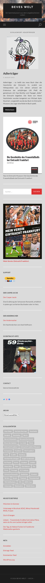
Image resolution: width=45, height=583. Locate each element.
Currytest (23, 443)
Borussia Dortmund (26, 439)
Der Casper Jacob (9, 297)
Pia (34, 466)
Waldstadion (19, 486)
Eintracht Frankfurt (11, 447)
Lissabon (24, 462)
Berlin (25, 435)
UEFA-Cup (28, 482)
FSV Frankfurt (29, 451)
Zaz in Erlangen (9, 515)
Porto (6, 470)
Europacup (8, 451)
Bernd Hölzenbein (10, 439)
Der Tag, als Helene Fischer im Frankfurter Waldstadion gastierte (18, 528)
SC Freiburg (24, 470)
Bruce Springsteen (10, 443)
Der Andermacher (10, 320)
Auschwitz (33, 431)
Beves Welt (22, 7)
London (32, 462)
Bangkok (7, 435)
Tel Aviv (7, 478)
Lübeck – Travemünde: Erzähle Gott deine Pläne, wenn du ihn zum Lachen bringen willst (21, 521)
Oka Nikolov (26, 466)
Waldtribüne (30, 486)
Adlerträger (10, 73)
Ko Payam (7, 462)
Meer (17, 466)
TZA (20, 482)
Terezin (14, 478)
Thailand (23, 478)
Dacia (31, 443)
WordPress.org (9, 560)
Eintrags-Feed (8, 550)
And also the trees (21, 431)
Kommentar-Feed (9, 555)
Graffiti (13, 455)
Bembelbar (17, 435)
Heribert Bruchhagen (11, 458)
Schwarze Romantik (11, 474)
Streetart (34, 474)
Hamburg (22, 455)
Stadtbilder (24, 474)
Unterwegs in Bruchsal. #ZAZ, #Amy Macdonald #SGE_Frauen (21, 509)
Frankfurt (18, 451)
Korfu (16, 462)
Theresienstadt (34, 478)
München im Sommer (11, 504)
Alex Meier (8, 431)
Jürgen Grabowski (28, 458)
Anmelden (7, 546)
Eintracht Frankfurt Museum (30, 447)
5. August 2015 (9, 77)
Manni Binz (8, 466)
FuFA (6, 455)
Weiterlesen (9, 110)
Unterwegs (8, 486)
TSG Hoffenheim (10, 482)
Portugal (14, 470)
